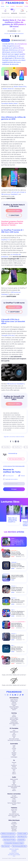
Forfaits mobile (22, 833)
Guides (12, 6)
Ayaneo (14, 716)
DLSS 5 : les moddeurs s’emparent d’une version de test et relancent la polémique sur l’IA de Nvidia (18, 636)
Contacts (14, 852)
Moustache (14, 826)
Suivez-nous (5, 40)
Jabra (14, 782)
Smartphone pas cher (8, 836)
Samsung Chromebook (14, 740)
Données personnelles (14, 854)
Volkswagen (14, 757)
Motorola (14, 704)
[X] (5, 695)
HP (14, 737)
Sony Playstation (14, 723)
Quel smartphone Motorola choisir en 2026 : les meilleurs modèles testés (16, 625)
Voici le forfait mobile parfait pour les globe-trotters (17, 577)
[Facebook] (10, 695)
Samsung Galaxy (14, 707)
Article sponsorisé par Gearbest (14, 33)
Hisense (14, 762)
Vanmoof (14, 830)
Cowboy (14, 822)
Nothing (14, 785)
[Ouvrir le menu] (2, 2)
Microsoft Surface (14, 739)
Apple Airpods (14, 779)
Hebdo (22, 475)
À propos (14, 850)
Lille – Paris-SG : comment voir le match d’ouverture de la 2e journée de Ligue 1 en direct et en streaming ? (18, 601)
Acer (14, 730)
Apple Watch (14, 797)
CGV (14, 856)
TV (14, 760)
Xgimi (14, 772)
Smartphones (17, 17)
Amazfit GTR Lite (8, 335)
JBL (14, 783)
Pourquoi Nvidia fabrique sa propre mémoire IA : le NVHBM (17, 565)
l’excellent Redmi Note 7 (9, 103)
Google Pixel (14, 701)
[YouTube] (15, 695)
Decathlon (14, 823)
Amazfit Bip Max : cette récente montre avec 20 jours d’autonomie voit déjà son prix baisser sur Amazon (17, 660)
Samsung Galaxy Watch (14, 803)
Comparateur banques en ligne (14, 843)
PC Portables (14, 728)
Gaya (14, 825)
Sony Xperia (14, 708)
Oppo (14, 705)
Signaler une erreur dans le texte (14, 436)
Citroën (14, 748)
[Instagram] (8, 695)
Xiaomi (14, 709)
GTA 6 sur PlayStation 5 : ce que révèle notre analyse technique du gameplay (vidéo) (17, 613)
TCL (14, 771)
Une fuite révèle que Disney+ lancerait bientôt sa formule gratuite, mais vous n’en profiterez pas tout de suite (18, 648)
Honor (14, 736)
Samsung (14, 768)
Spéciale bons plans (11, 479)
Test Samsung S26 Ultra (19, 846)
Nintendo (14, 720)
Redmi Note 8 (8, 89)
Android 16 (21, 840)
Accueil (3, 17)
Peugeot (14, 752)
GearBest (7, 447)
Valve (14, 725)
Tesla (14, 755)
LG (14, 764)
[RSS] (13, 695)
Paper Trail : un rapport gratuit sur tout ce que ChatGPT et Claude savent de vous (13, 520)
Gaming (14, 713)
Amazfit (14, 796)
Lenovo (14, 734)
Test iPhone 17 (22, 836)
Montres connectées (14, 794)
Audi (14, 745)
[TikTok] (20, 695)
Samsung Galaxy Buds (14, 786)
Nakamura (14, 828)
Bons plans (19, 6)
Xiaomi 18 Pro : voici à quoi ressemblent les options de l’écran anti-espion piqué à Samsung (17, 541)
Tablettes (14, 807)
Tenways (14, 829)
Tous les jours (9, 475)
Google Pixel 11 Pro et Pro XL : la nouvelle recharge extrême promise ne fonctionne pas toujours (17, 589)
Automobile (14, 743)
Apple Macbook (14, 732)
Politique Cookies (14, 853)
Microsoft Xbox (14, 719)
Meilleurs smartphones (8, 833)
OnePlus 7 (4, 240)
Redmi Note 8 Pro (20, 86)
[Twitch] (18, 695)
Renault (14, 754)
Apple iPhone (14, 699)
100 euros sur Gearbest (15, 384)
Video (12, 609)
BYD (14, 747)
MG (14, 751)
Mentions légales (14, 849)
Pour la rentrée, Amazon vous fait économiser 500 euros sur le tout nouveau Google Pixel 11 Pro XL (17, 553)
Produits (9, 17)
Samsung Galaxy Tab (14, 815)
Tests (7, 6)
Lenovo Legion (14, 718)
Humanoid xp (12, 453)
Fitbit (14, 798)
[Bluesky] (23, 695)
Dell (14, 733)
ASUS (14, 715)
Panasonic (14, 765)
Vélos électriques (14, 820)
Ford (14, 750)
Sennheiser (14, 787)
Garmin (14, 800)
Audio (14, 777)
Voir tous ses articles (15, 459)
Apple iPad (14, 810)
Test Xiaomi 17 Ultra (9, 840)
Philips (14, 766)
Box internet (5, 846)
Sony (14, 769)
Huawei (14, 702)
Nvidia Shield (14, 722)
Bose (14, 780)
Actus (2, 6)
